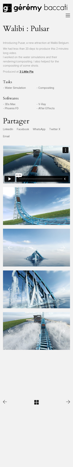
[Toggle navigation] (68, 15)
